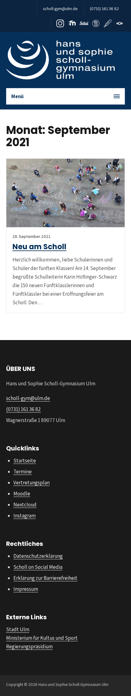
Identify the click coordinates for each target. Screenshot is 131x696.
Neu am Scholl (39, 247)
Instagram (24, 515)
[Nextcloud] (119, 23)
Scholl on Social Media (37, 567)
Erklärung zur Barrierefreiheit (45, 578)
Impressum (25, 589)
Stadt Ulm (17, 629)
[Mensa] (95, 23)
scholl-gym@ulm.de (60, 8)
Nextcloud (25, 504)
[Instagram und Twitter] (60, 23)
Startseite (24, 460)
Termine (22, 471)
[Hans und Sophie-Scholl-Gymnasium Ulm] (60, 60)
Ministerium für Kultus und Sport (42, 638)
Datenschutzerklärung (38, 556)
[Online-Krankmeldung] (107, 23)
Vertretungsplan (31, 482)
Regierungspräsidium (29, 646)
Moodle (21, 493)
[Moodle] (72, 23)
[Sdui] (84, 23)
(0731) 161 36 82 (104, 8)
